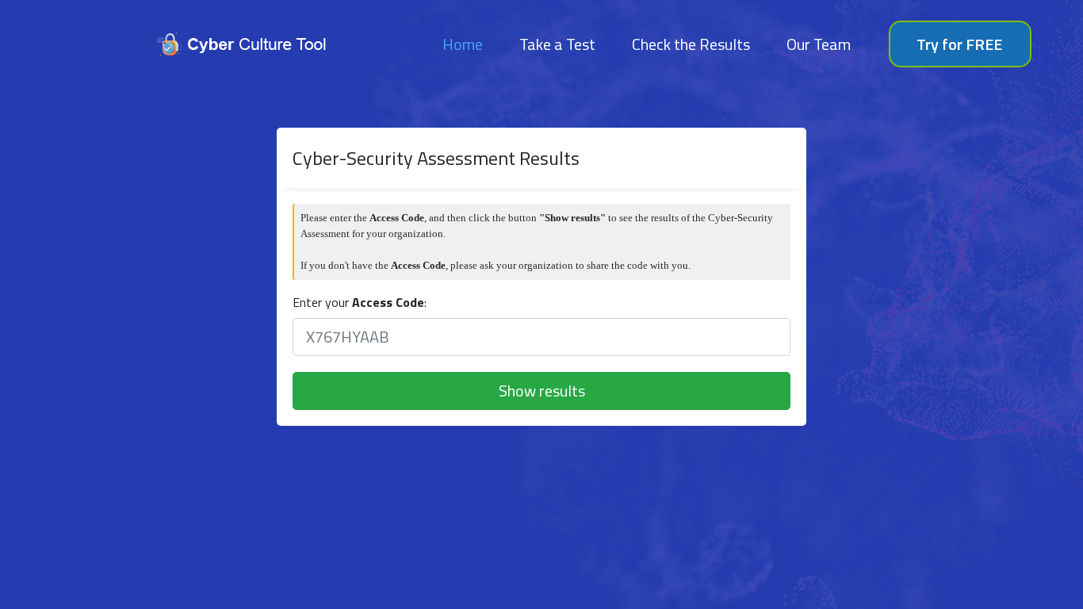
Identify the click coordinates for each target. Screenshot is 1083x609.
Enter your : (360, 302)
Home (465, 43)
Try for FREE (959, 44)
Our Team (818, 44)
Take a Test (557, 44)
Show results (542, 390)
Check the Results (691, 44)
